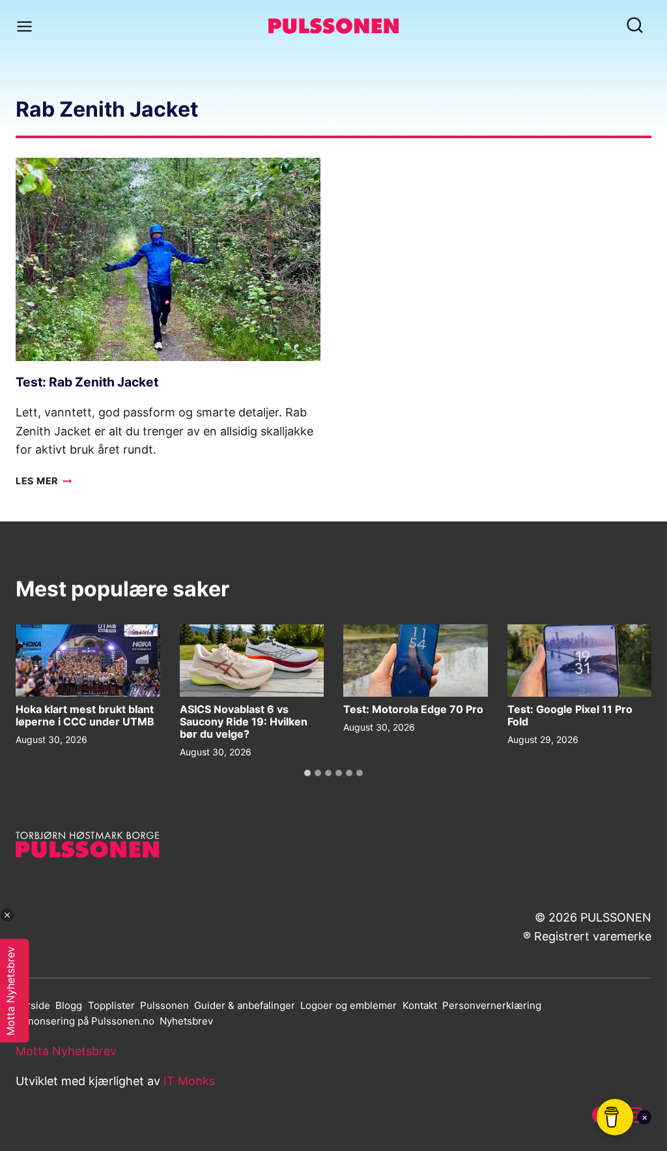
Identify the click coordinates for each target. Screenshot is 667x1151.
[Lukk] (7, 915)
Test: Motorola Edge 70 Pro (413, 709)
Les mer (44, 480)
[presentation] (168, 259)
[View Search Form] (634, 26)
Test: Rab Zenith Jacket (87, 382)
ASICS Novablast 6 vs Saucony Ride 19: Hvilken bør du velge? (243, 721)
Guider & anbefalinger (244, 1005)
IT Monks (189, 1081)
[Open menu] (27, 26)
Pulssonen (164, 1005)
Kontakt (420, 1005)
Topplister (111, 1005)
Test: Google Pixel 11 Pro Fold (569, 715)
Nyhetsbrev (186, 1021)
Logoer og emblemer (348, 1005)
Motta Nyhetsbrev (66, 1051)
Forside (33, 1005)
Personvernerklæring (491, 1005)
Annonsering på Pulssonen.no (85, 1021)
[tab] (307, 773)
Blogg (68, 1005)
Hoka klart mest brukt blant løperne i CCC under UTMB (85, 715)
